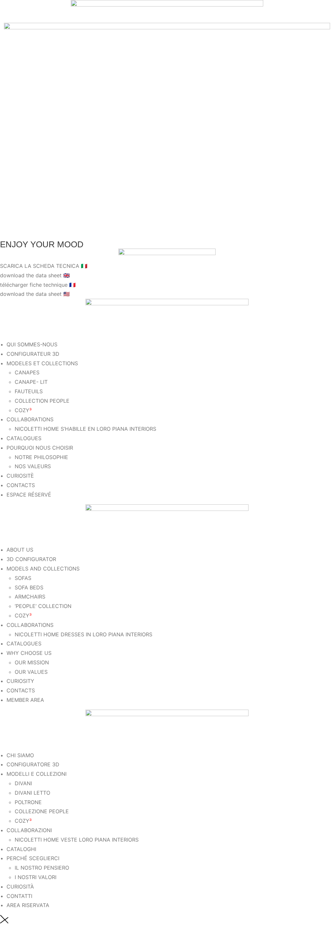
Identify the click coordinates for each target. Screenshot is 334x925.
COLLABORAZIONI (29, 830)
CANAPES (27, 372)
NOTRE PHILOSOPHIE (41, 457)
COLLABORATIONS (30, 419)
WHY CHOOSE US (29, 653)
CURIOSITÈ (20, 475)
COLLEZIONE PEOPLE (42, 811)
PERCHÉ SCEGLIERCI (33, 858)
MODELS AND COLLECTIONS (43, 568)
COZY (23, 410)
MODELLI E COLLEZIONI (37, 774)
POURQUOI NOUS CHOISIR (40, 447)
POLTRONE (28, 802)
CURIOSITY (20, 681)
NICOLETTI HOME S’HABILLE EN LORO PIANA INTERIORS (85, 429)
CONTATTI (19, 896)
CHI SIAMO (20, 755)
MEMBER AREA (25, 700)
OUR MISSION (32, 662)
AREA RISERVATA (28, 905)
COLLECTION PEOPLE (42, 400)
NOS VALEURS (33, 466)
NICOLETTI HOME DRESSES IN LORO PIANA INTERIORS (83, 634)
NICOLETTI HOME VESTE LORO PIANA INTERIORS (77, 839)
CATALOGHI (21, 849)
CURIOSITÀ (20, 886)
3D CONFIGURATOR (31, 559)
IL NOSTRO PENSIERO (42, 867)
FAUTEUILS (29, 391)
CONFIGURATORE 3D (33, 764)
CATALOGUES (24, 438)
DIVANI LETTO (32, 792)
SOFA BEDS (29, 587)
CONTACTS (21, 485)
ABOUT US (20, 549)
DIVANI (23, 783)
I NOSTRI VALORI (35, 877)
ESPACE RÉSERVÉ (29, 494)
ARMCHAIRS (30, 596)
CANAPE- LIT (31, 382)
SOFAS (23, 578)
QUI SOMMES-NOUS (32, 344)
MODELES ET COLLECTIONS (42, 363)
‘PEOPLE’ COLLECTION (43, 606)
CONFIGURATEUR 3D (33, 354)
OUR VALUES (31, 672)
